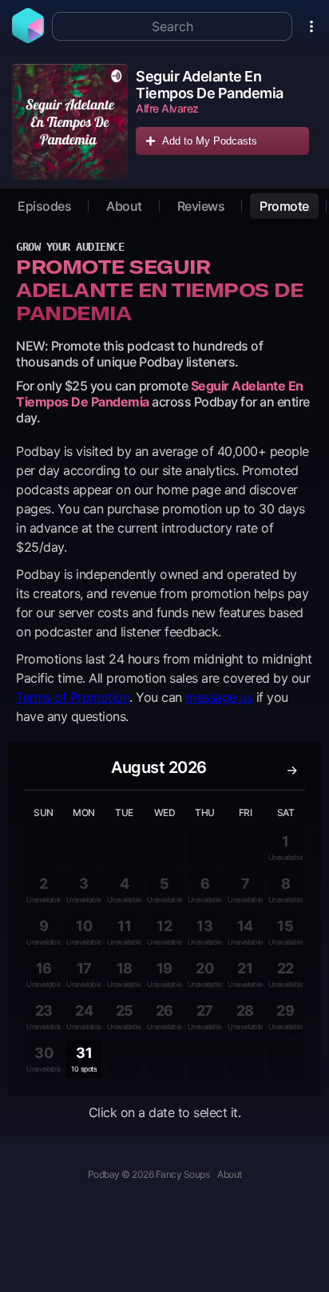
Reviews (201, 206)
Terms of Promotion (72, 697)
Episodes (44, 206)
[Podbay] (28, 38)
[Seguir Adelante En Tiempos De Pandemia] (70, 122)
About (124, 206)
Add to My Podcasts (209, 141)
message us (218, 697)
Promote (284, 206)
